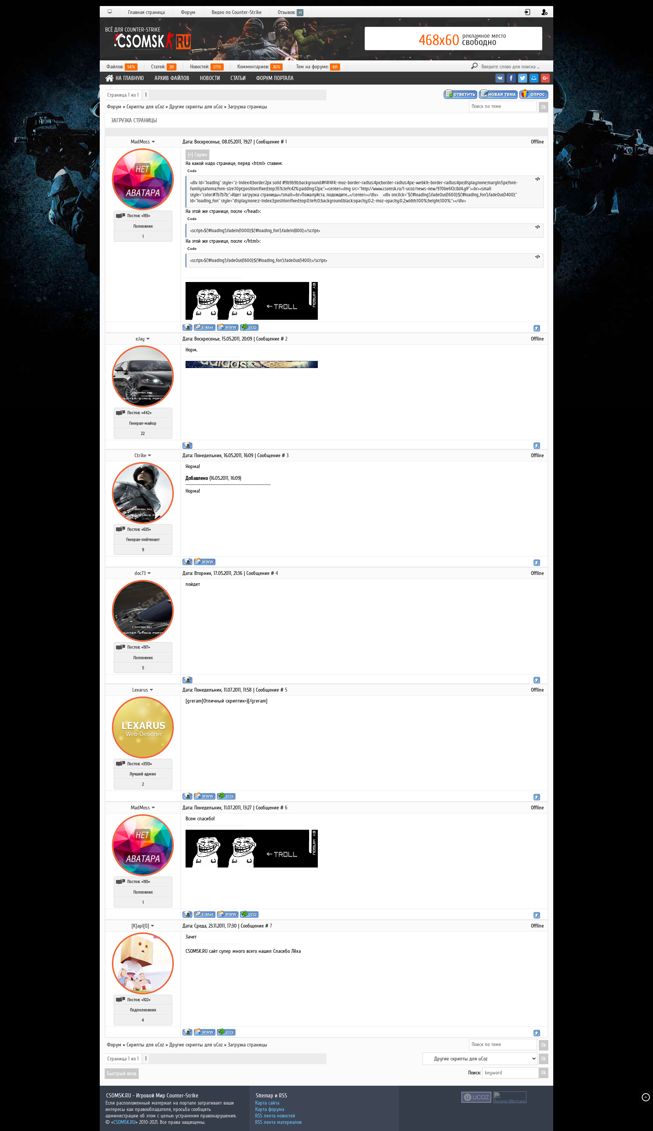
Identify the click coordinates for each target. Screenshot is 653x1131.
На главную (130, 78)
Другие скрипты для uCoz (196, 106)
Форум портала (275, 78)
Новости (210, 78)
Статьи (238, 78)
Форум (188, 12)
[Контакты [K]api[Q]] (153, 926)
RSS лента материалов (278, 1122)
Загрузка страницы (247, 106)
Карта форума (269, 1109)
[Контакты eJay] (148, 339)
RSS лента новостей (275, 1116)
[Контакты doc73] (149, 573)
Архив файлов (172, 78)
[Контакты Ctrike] (150, 455)
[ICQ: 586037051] (249, 327)
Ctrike (140, 455)
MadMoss (140, 142)
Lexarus (140, 690)
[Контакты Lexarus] (151, 690)
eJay (140, 339)
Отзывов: (290, 12)
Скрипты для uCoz (145, 106)
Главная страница (146, 12)
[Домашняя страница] (227, 327)
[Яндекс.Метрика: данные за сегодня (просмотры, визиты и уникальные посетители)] (509, 1097)
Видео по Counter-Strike (237, 12)
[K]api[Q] (140, 926)
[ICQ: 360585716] (226, 796)
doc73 (140, 573)
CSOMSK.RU (124, 1122)
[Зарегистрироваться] (544, 12)
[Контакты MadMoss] (153, 141)
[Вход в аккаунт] (527, 12)
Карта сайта (267, 1103)
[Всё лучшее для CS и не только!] (147, 38)
